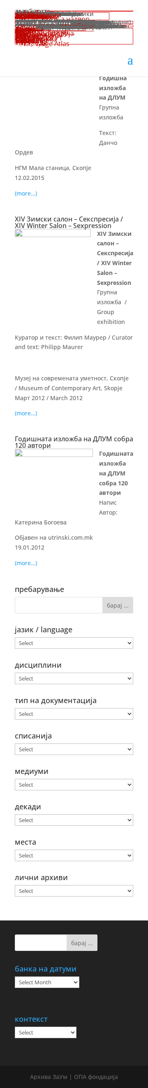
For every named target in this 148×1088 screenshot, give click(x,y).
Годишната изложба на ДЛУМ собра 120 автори (74, 442)
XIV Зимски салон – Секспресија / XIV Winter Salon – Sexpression (69, 222)
